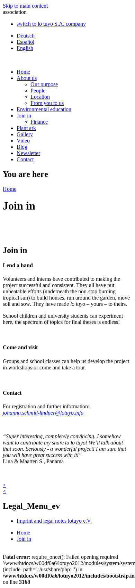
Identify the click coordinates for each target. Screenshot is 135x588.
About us (27, 78)
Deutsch (26, 36)
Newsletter (28, 153)
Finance (39, 122)
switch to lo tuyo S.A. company (51, 24)
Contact (25, 159)
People (37, 90)
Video (23, 141)
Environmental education (44, 109)
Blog (22, 147)
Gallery (25, 134)
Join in (24, 116)
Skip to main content (25, 6)
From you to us (47, 103)
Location (40, 97)
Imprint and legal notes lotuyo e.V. (54, 521)
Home (23, 72)
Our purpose (44, 84)
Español (25, 42)
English (25, 48)
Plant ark (26, 128)
